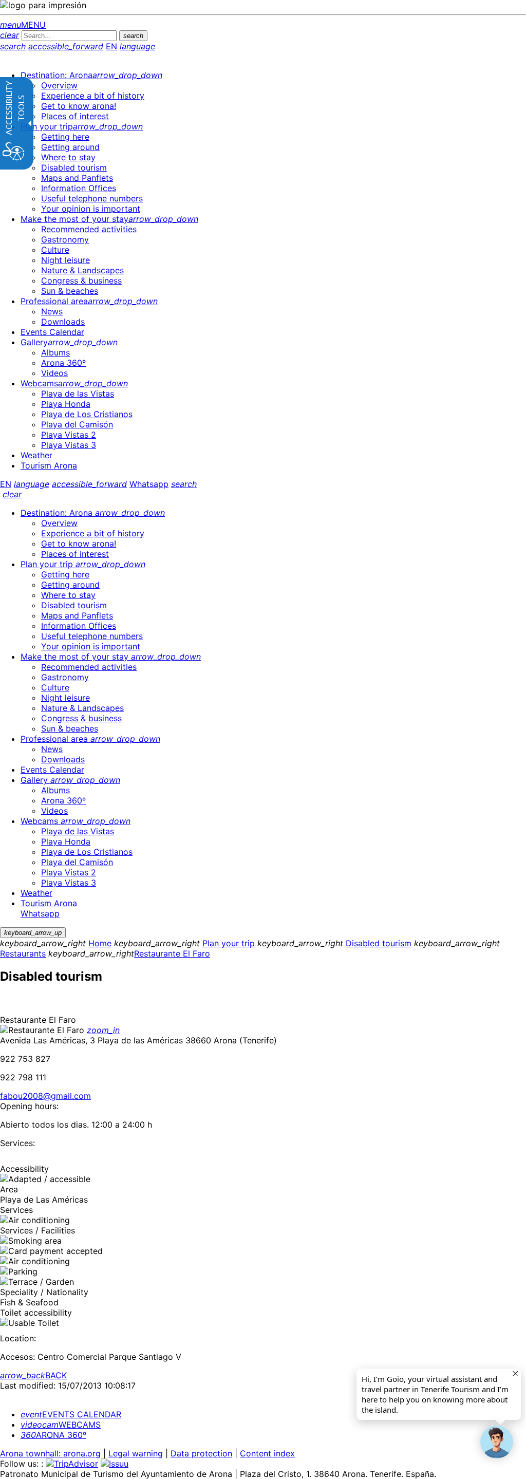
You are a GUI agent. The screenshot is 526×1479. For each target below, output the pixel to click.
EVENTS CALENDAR (71, 1414)
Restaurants (23, 953)
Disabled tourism (378, 943)
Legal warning (135, 1453)
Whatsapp (148, 484)
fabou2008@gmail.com (45, 1096)
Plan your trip (228, 943)
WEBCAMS (61, 1424)
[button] (496, 1442)
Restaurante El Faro (172, 953)
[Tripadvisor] (72, 1463)
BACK (33, 1375)
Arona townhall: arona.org (50, 1453)
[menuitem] (91, 75)
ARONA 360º (53, 1435)
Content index (267, 1453)
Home (99, 943)
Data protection (201, 1453)
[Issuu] (114, 1463)
